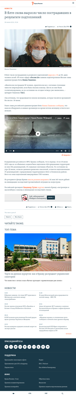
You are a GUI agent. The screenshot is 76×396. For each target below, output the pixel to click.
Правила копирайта (12, 387)
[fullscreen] (69, 151)
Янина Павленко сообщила (53, 106)
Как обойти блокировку (47, 367)
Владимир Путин (30, 187)
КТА (30, 393)
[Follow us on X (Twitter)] (11, 347)
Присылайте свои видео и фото (15, 360)
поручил (41, 187)
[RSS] (38, 347)
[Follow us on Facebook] (6, 347)
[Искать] (62, 393)
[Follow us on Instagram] (20, 347)
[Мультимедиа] (14, 393)
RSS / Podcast (43, 364)
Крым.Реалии (16, 120)
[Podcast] (43, 347)
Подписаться (9, 367)
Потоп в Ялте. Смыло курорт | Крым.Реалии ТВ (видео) (29, 118)
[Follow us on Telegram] (29, 347)
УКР (46, 393)
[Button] (50, 26)
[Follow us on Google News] (25, 347)
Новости (8, 9)
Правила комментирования (14, 383)
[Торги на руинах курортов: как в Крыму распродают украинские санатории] (38, 252)
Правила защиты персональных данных (53, 387)
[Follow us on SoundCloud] (34, 347)
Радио (41, 360)
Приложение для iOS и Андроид (16, 364)
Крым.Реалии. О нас (12, 379)
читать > (51, 197)
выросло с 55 (53, 75)
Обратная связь (44, 379)
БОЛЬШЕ (68, 334)
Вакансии (42, 383)
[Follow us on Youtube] (16, 347)
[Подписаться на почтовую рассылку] (47, 347)
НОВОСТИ (10, 288)
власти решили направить (38, 180)
